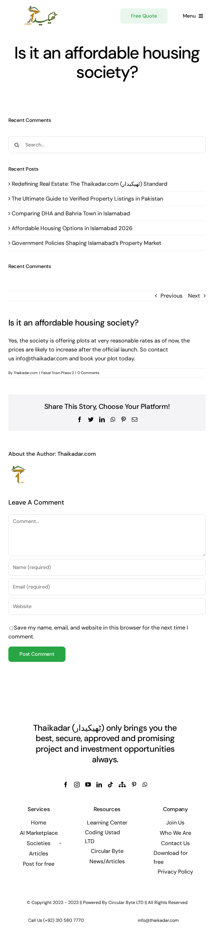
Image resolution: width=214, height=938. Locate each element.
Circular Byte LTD (126, 902)
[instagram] (77, 784)
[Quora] (122, 784)
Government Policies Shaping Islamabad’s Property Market (86, 243)
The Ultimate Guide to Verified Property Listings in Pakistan (87, 198)
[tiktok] (110, 784)
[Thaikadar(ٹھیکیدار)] (41, 7)
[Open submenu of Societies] (60, 843)
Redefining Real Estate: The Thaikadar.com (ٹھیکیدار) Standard (89, 183)
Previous (171, 295)
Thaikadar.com (25, 372)
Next (194, 295)
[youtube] (88, 784)
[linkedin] (99, 784)
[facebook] (66, 784)
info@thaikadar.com (42, 358)
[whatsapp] (144, 784)
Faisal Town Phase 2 (57, 372)
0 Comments (88, 372)
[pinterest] (134, 784)
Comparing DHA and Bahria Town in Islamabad (71, 213)
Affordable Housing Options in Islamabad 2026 (72, 228)
